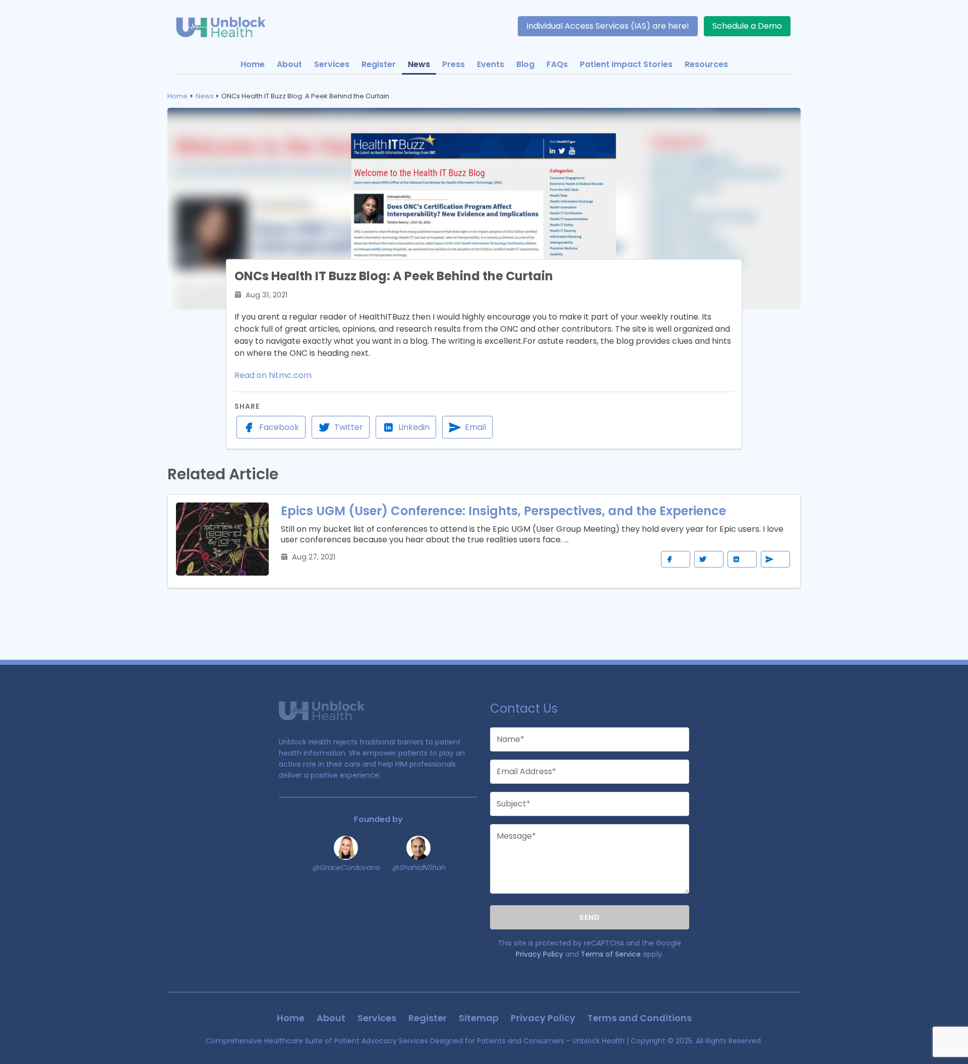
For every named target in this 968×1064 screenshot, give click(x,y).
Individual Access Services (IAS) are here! (607, 26)
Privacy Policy (539, 954)
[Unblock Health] (226, 26)
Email (475, 427)
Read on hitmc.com (273, 375)
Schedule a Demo (747, 26)
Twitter (348, 427)
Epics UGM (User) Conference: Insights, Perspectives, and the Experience (503, 511)
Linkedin (414, 427)
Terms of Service (611, 954)
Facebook (279, 427)
